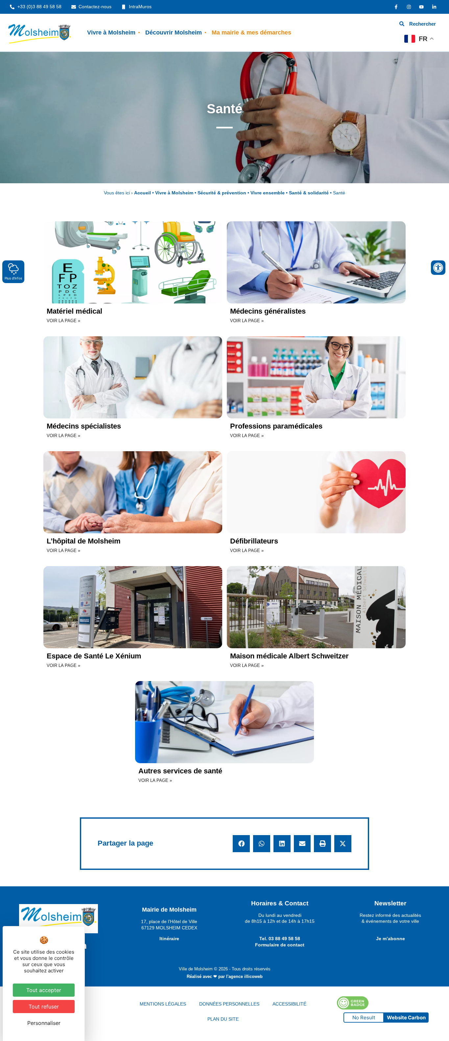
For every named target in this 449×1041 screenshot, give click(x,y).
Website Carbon (406, 1017)
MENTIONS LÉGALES (163, 1004)
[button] (241, 843)
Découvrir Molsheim (173, 32)
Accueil (142, 192)
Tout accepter (43, 990)
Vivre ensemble (267, 192)
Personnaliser (43, 1023)
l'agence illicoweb (244, 976)
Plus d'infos (13, 278)
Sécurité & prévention (222, 192)
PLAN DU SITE (223, 1019)
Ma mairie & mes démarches (251, 32)
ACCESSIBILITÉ (289, 1004)
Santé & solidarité (309, 192)
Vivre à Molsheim (111, 32)
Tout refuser (44, 1006)
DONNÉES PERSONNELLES (229, 1004)
